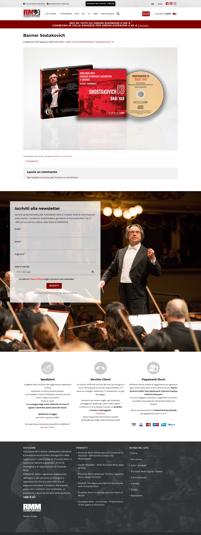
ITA (152, 4)
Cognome (20, 254)
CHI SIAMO (51, 13)
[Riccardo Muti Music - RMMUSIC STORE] (31, 14)
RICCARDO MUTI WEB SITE (59, 4)
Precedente (30, 161)
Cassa (134, 489)
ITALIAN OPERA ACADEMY (35, 4)
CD (83, 13)
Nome (18, 241)
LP (89, 13)
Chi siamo (136, 459)
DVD (77, 13)
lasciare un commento (62, 156)
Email (18, 229)
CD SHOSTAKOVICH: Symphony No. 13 (93, 41)
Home (134, 453)
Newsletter (136, 495)
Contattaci (101, 413)
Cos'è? (163, 413)
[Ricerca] (118, 14)
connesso (45, 177)
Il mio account (138, 477)
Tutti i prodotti (139, 465)
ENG (160, 4)
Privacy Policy (35, 279)
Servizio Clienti (47, 427)
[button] (166, 14)
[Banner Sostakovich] (100, 98)
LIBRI (95, 13)
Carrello (135, 483)
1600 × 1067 (65, 41)
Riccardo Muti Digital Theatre (147, 471)
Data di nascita (22, 266)
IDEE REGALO (107, 13)
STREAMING (66, 13)
